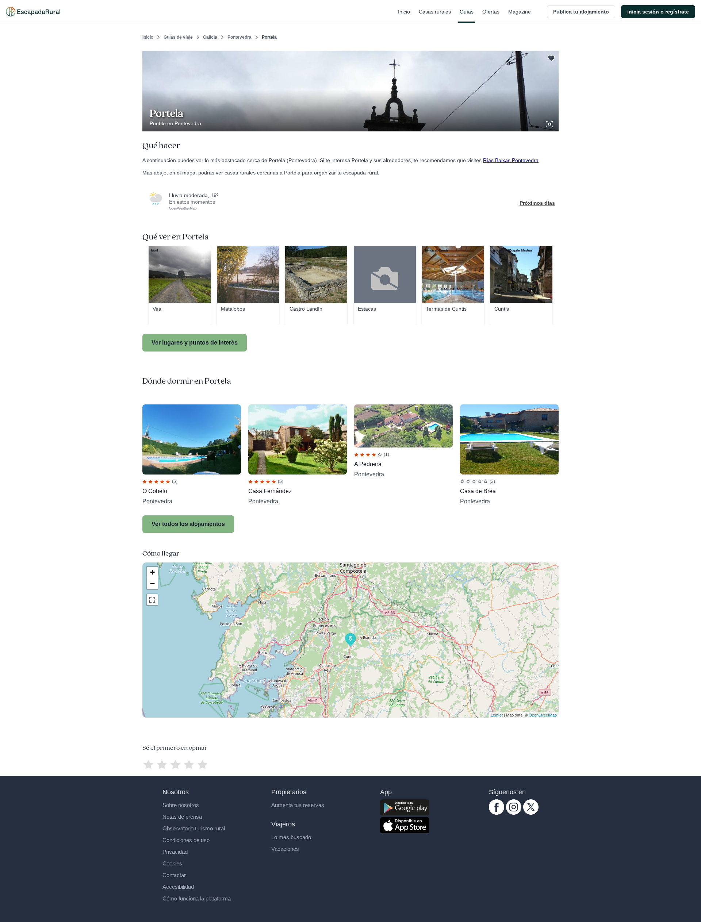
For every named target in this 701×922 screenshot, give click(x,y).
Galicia (210, 37)
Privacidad (175, 852)
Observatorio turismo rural (193, 828)
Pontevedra (239, 37)
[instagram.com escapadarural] (513, 813)
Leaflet (497, 715)
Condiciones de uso (186, 840)
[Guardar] (550, 57)
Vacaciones (285, 849)
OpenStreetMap (543, 715)
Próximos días (537, 203)
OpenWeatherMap (182, 208)
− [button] (152, 583)
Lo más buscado (291, 837)
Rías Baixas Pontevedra (511, 160)
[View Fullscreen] (152, 599)
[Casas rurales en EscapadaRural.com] (33, 11)
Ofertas (490, 12)
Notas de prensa (182, 817)
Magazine (519, 12)
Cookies (172, 863)
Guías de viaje (178, 37)
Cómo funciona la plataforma (196, 898)
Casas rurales (435, 12)
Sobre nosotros (180, 805)
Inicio (404, 12)
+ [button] (152, 572)
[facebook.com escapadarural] (496, 813)
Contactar (174, 875)
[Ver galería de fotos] (550, 123)
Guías (467, 12)
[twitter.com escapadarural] (531, 813)
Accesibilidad (178, 887)
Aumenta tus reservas (297, 805)
